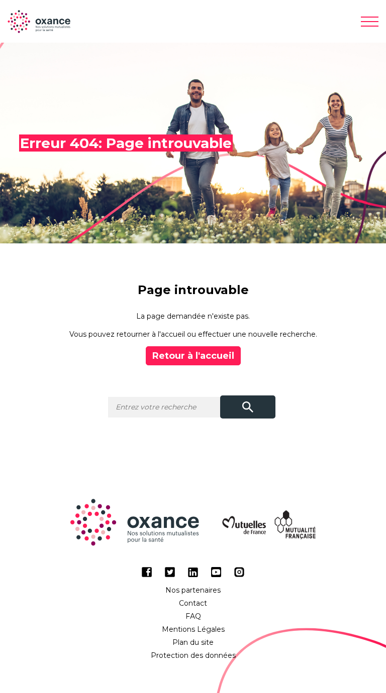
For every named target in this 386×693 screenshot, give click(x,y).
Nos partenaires (193, 590)
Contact (193, 603)
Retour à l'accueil (193, 355)
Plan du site (193, 642)
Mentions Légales (193, 629)
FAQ (193, 616)
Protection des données (193, 655)
